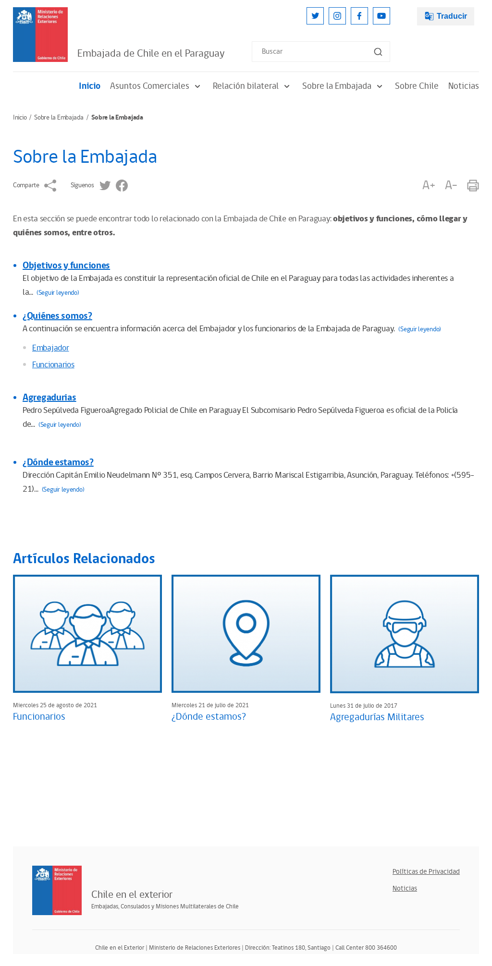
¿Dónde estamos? (58, 462)
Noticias (463, 86)
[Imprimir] (473, 186)
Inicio (89, 86)
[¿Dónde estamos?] (246, 634)
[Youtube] (381, 15)
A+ (428, 186)
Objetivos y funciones (66, 265)
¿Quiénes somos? (57, 316)
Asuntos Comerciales (149, 86)
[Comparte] (50, 186)
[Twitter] (315, 15)
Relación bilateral (246, 86)
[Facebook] (359, 15)
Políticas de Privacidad (426, 872)
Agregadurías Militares (377, 717)
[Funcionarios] (87, 634)
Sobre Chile (417, 86)
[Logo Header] (40, 34)
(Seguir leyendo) (58, 293)
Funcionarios (53, 365)
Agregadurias (49, 397)
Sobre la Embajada (336, 86)
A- (451, 186)
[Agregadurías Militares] (404, 634)
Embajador (50, 348)
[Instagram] (337, 15)
